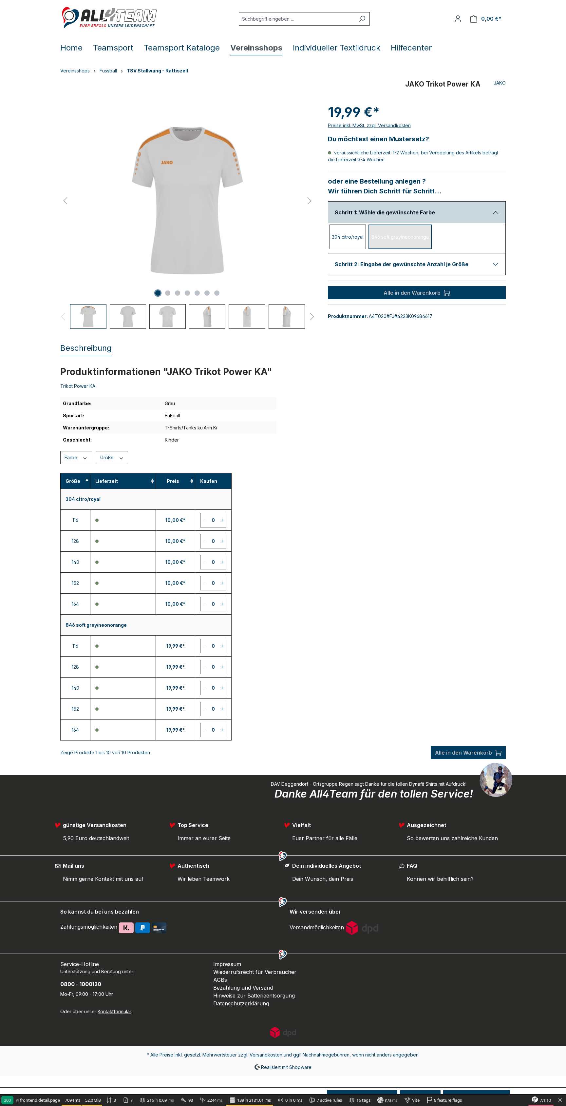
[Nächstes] (309, 200)
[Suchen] (362, 19)
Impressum (227, 964)
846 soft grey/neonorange (400, 237)
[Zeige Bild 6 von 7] (207, 293)
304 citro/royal (348, 237)
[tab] (86, 348)
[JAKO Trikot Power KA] (187, 200)
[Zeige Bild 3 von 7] (177, 293)
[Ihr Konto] (458, 18)
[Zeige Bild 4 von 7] (187, 293)
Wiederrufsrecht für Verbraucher (254, 972)
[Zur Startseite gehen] (109, 17)
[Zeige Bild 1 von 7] (157, 293)
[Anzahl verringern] (204, 520)
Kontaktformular (114, 1011)
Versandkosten (266, 1054)
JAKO (500, 83)
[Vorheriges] (65, 200)
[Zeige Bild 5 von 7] (197, 293)
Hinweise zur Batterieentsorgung (254, 995)
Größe (107, 457)
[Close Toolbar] (560, 1100)
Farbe (72, 457)
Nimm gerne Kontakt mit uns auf (103, 879)
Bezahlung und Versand (243, 987)
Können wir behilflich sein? (440, 879)
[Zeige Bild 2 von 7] (167, 293)
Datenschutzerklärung (241, 1003)
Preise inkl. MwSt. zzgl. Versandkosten (369, 125)
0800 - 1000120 (80, 984)
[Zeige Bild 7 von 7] (216, 293)
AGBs (220, 980)
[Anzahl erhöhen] (222, 520)
